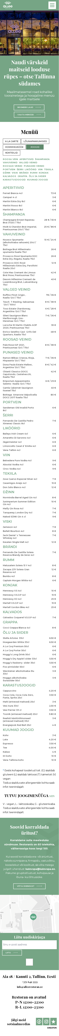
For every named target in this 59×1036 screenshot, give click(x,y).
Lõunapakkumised (35, 141)
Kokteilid (11, 152)
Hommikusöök (14, 147)
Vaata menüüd (26, 115)
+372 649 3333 (30, 981)
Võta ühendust (26, 886)
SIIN (52, 796)
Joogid (34, 147)
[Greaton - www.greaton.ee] (52, 1028)
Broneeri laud (25, 107)
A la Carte (11, 141)
